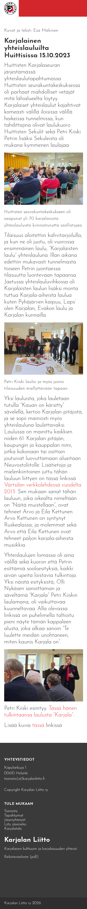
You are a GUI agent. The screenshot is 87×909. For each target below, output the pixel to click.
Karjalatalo (13, 829)
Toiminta (10, 811)
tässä (39, 725)
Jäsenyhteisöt (14, 820)
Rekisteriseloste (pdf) (21, 857)
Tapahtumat (13, 815)
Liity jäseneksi (15, 824)
